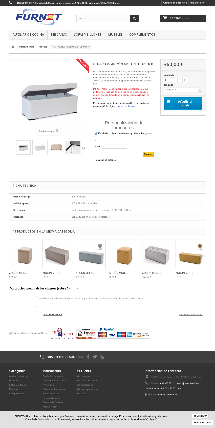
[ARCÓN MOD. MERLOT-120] (190, 254)
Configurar (202, 416)
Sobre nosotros (51, 393)
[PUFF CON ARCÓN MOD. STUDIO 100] (23, 147)
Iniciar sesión (197, 3)
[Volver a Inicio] (13, 47)
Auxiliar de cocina (28, 34)
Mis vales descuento (87, 380)
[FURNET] (40, 17)
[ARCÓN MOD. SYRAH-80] (57, 254)
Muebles (115, 34)
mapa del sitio (50, 407)
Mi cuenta (83, 371)
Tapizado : (169, 85)
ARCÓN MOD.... (18, 273)
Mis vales (81, 393)
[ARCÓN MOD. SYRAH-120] (91, 254)
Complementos (142, 34)
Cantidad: (169, 75)
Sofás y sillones (87, 34)
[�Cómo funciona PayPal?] (123, 333)
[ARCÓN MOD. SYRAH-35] (24, 254)
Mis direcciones (84, 385)
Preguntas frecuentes (54, 389)
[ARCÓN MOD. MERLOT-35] (124, 254)
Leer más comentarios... (191, 314)
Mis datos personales (87, 389)
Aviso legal (48, 385)
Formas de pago (51, 398)
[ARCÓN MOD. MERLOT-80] (157, 254)
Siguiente (83, 148)
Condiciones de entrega (55, 380)
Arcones (43, 47)
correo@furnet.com (167, 394)
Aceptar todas (204, 422)
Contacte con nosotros (175, 3)
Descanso (59, 34)
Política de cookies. (48, 419)
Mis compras (83, 376)
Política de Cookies (53, 402)
